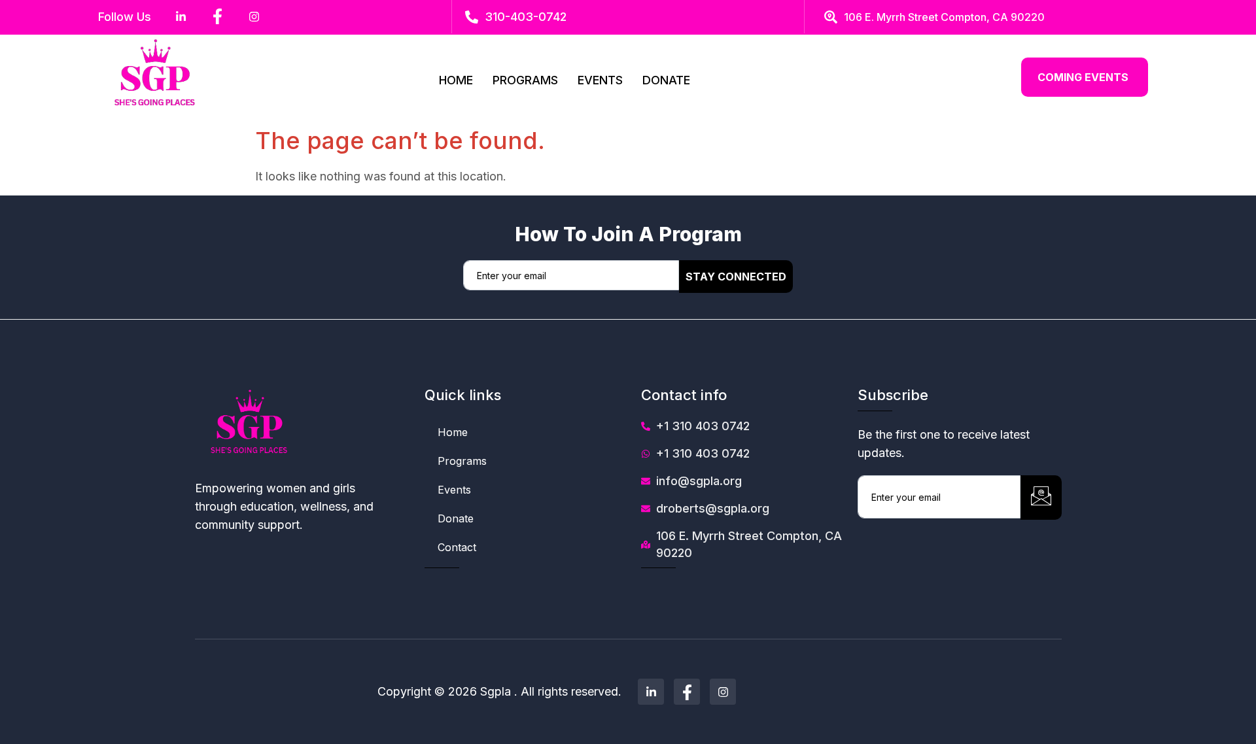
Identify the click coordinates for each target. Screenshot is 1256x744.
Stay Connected (736, 276)
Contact (457, 547)
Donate (666, 80)
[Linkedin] (651, 692)
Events (600, 80)
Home (456, 80)
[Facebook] (687, 692)
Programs (525, 80)
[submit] (1041, 497)
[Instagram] (723, 692)
